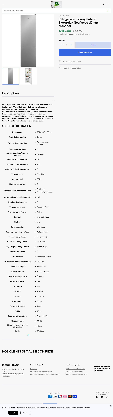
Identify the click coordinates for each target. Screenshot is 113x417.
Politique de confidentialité (75, 369)
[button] (3, 4)
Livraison (33, 369)
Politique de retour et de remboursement (45, 374)
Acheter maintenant (85, 52)
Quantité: (62, 40)
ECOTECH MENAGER (17, 369)
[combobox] (56, 10)
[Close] (111, 406)
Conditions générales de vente (77, 374)
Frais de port (70, 34)
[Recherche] (108, 10)
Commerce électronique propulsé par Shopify (13, 375)
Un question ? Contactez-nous (41, 371)
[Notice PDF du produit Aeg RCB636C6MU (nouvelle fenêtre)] (28, 335)
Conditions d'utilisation (74, 371)
